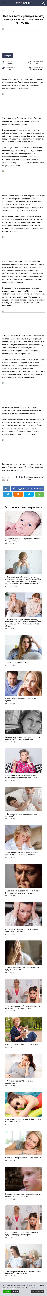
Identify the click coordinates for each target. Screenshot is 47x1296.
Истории (7, 56)
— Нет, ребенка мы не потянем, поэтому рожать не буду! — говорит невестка (21, 853)
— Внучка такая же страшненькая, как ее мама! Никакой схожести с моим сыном (21, 776)
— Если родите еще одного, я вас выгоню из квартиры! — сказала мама (23, 1272)
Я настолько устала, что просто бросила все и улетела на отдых (23, 1120)
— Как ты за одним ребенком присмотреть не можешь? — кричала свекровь (22, 1007)
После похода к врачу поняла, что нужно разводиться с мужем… (21, 930)
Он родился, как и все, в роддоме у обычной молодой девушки (23, 540)
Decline (15, 1291)
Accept (6, 1291)
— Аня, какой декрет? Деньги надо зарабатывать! (19, 1082)
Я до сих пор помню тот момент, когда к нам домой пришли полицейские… (23, 1195)
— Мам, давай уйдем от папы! (17, 662)
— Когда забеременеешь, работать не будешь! (20, 700)
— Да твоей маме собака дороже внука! (21, 1045)
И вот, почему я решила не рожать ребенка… (23, 1158)
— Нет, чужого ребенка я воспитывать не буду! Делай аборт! (22, 969)
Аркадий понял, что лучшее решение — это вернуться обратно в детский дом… (22, 738)
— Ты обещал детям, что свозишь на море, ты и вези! (22, 815)
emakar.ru (23, 3)
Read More (35, 1287)
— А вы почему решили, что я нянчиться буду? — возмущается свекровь (21, 1233)
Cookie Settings (37, 1291)
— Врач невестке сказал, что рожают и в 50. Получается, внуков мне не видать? (23, 892)
